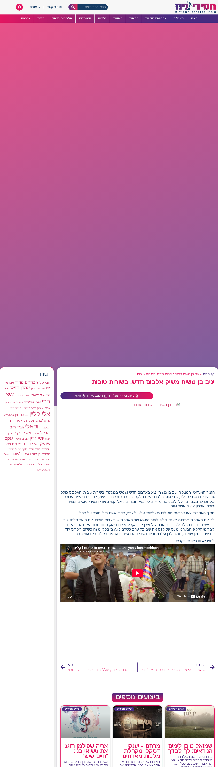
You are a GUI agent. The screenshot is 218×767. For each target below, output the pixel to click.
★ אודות (35, 7)
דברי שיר (21, 420)
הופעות (117, 18)
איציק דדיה (37, 408)
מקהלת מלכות (17, 449)
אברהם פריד (26, 382)
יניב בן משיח (21, 438)
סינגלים (179, 18)
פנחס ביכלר (43, 464)
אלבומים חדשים (156, 18)
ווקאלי (32, 427)
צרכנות (25, 18)
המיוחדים (85, 18)
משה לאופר (21, 454)
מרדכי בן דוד (41, 454)
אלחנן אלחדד (20, 408)
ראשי (194, 18)
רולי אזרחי (29, 464)
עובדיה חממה (32, 459)
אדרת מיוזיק (38, 388)
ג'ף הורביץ (9, 415)
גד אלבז (44, 420)
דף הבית (209, 374)
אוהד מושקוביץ (22, 395)
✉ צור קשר (54, 7)
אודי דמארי (37, 395)
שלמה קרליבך (43, 470)
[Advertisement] (137, 633)
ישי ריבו (16, 444)
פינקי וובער (12, 460)
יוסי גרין (37, 438)
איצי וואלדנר (32, 402)
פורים (22, 459)
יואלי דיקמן (23, 433)
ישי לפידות (30, 444)
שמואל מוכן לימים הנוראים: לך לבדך (190, 748)
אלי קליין (40, 414)
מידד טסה (34, 449)
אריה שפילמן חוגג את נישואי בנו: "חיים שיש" (86, 751)
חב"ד (20, 427)
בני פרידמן (21, 415)
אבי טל (45, 383)
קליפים (133, 18)
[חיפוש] (72, 7)
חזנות (40, 18)
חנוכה (36, 433)
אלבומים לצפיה (61, 18)
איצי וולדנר (18, 403)
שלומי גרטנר (15, 464)
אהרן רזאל (20, 388)
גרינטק (33, 420)
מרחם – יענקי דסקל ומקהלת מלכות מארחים (141, 751)
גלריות (102, 18)
